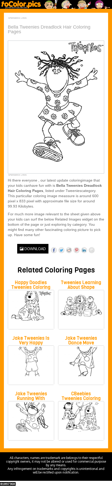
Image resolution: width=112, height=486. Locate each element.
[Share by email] (92, 250)
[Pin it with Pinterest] (76, 250)
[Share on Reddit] (69, 250)
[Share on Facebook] (54, 250)
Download (34, 249)
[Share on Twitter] (61, 250)
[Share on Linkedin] (84, 250)
